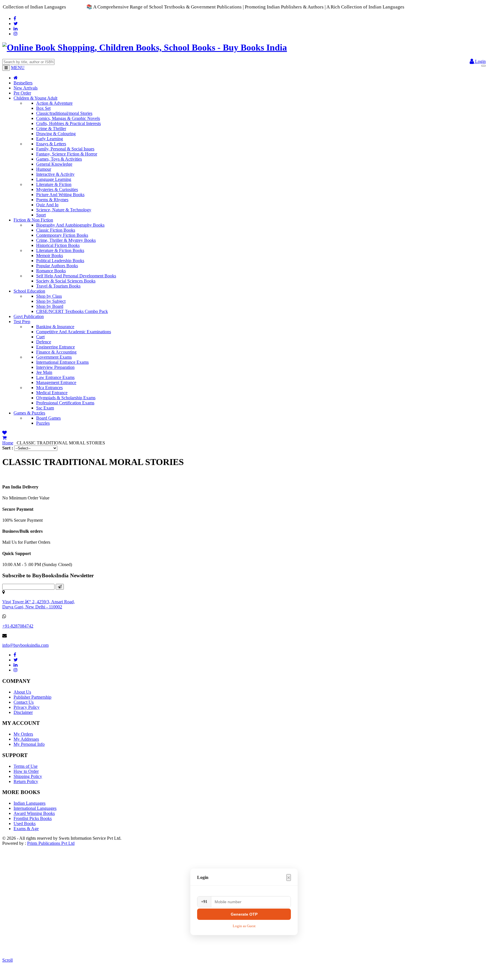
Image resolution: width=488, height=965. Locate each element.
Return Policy (26, 781)
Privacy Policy (27, 707)
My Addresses (26, 739)
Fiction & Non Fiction (33, 220)
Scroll (7, 960)
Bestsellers (23, 82)
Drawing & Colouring (56, 133)
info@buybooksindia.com (25, 645)
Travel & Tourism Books (58, 286)
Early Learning (49, 138)
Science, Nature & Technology (63, 209)
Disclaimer (23, 712)
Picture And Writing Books (60, 194)
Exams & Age (26, 828)
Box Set (43, 108)
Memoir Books (49, 255)
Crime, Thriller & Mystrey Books (66, 240)
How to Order (26, 771)
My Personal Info (29, 744)
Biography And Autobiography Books (70, 225)
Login (480, 61)
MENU (18, 67)
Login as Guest (244, 926)
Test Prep (22, 321)
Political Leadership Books (60, 260)
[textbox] (28, 62)
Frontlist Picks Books (33, 818)
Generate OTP (244, 914)
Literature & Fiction (53, 184)
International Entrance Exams (62, 362)
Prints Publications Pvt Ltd (51, 843)
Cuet (40, 336)
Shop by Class (49, 296)
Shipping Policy (28, 776)
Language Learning (53, 179)
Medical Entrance (51, 392)
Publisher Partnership (32, 697)
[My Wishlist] (4, 432)
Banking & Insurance (55, 326)
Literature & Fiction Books (60, 250)
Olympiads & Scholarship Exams (65, 397)
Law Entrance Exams (55, 377)
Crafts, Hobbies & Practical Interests (68, 123)
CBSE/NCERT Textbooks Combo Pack (72, 311)
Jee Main (44, 372)
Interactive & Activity (55, 174)
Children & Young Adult (35, 98)
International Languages (35, 808)
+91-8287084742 (17, 626)
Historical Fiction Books (58, 245)
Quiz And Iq (47, 204)
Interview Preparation (55, 367)
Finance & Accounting (56, 352)
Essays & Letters (51, 143)
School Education (29, 291)
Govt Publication (29, 316)
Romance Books (51, 270)
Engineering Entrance (55, 347)
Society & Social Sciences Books (65, 280)
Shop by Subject (51, 301)
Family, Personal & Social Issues (65, 148)
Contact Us (24, 702)
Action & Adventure (54, 103)
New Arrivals (26, 87)
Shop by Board (49, 306)
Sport (41, 214)
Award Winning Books (34, 813)
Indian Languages (29, 803)
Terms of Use (26, 766)
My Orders (23, 734)
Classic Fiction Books (55, 230)
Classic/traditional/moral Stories (64, 113)
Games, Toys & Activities (59, 159)
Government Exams (54, 357)
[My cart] (4, 437)
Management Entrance (56, 382)
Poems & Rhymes (52, 199)
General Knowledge (54, 164)
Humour (43, 169)
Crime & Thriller (51, 128)
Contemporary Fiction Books (62, 235)
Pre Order (22, 93)
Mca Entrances (49, 387)
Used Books (25, 823)
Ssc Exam (45, 407)
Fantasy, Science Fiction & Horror (66, 154)
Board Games (48, 418)
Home (7, 442)
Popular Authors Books (57, 265)
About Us (22, 692)
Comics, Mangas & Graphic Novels (68, 118)
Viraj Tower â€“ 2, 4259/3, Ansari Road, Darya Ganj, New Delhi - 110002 (38, 604)
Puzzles (43, 423)
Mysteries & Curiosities (57, 189)
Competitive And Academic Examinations (73, 331)
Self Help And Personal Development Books (76, 275)
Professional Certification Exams (65, 402)
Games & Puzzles (29, 413)
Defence (43, 341)
